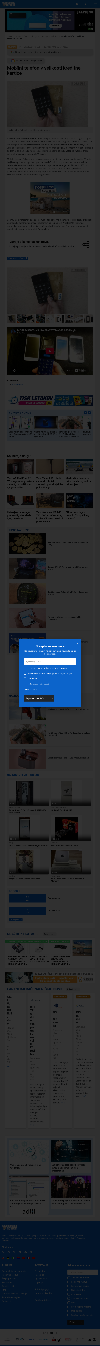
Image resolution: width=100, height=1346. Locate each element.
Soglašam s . (38, 684)
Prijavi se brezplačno (35, 698)
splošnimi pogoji (42, 684)
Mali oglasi (32, 678)
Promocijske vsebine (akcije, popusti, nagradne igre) (50, 673)
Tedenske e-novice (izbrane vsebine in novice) (47, 668)
